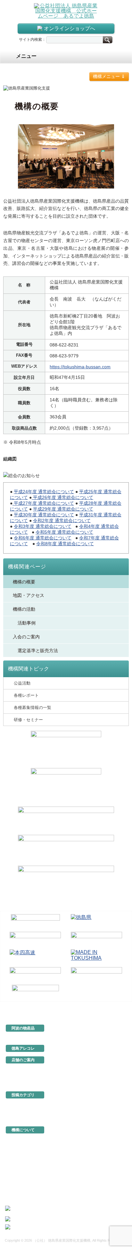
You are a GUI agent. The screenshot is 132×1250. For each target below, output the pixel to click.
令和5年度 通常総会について (64, 532)
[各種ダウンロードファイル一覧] (66, 785)
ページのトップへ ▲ (107, 1006)
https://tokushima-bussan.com (80, 366)
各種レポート (26, 695)
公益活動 (22, 683)
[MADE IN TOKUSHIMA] (97, 957)
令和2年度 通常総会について (62, 520)
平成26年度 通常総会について (62, 497)
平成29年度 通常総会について (63, 508)
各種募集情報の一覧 (32, 707)
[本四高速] (35, 957)
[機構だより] (66, 820)
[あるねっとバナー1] (66, 849)
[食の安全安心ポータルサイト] (97, 974)
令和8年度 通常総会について (65, 543)
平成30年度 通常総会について (44, 514)
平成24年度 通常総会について (44, 491)
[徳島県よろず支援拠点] (35, 992)
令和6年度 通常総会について (42, 537)
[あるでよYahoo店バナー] (66, 880)
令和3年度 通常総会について (42, 526)
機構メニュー (109, 76)
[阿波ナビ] (97, 939)
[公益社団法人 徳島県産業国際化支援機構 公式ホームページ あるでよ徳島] (66, 10)
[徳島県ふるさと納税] (35, 921)
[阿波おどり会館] (35, 939)
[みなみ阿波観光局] (35, 974)
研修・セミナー (28, 719)
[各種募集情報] (66, 748)
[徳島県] (97, 921)
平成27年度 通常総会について (43, 503)
